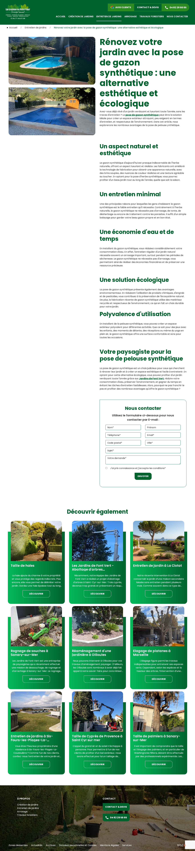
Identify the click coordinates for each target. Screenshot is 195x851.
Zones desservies (18, 845)
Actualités (36, 845)
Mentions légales (109, 845)
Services (127, 845)
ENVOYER (143, 476)
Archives (51, 845)
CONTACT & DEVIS (148, 7)
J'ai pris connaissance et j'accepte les (138, 468)
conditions (159, 468)
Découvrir (36, 593)
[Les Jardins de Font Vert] (18, 11)
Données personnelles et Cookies (78, 845)
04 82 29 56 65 (178, 7)
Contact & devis (116, 806)
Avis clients (123, 7)
